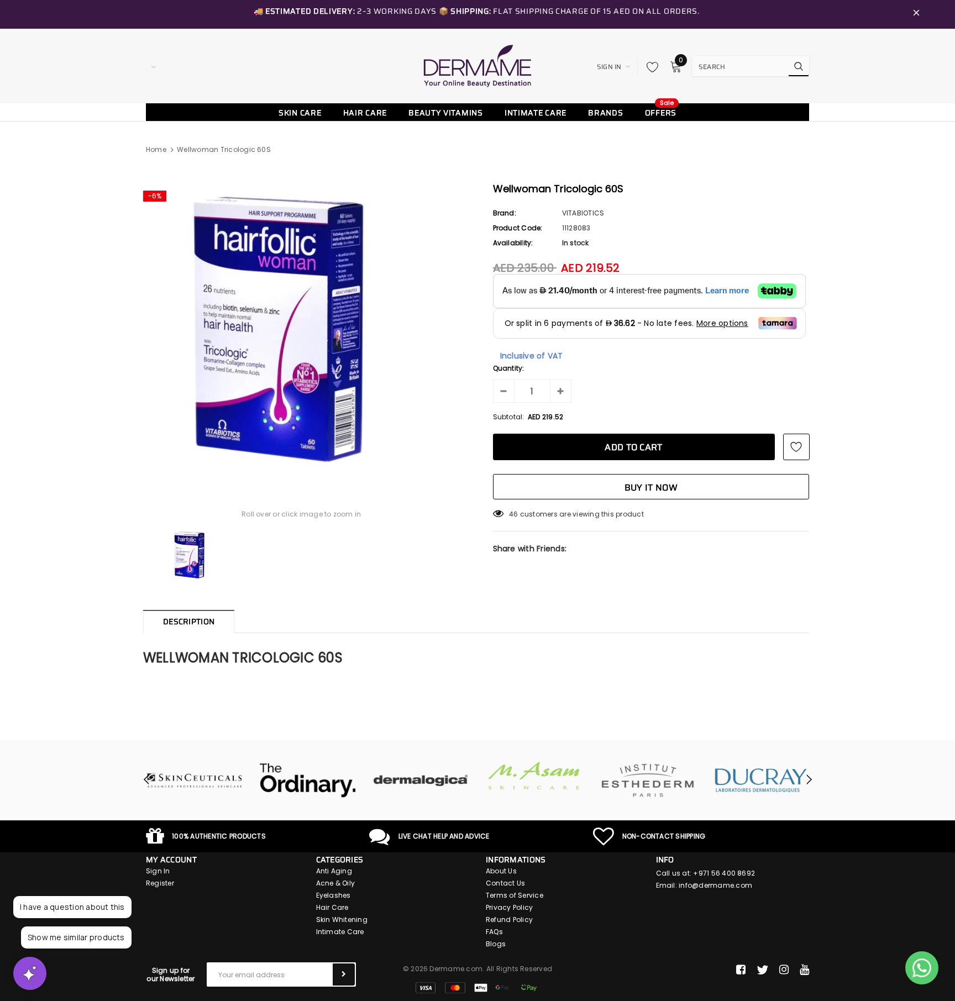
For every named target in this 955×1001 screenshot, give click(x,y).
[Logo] (477, 66)
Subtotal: (508, 417)
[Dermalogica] (420, 780)
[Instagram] (784, 970)
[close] (916, 14)
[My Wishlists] (649, 67)
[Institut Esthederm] (647, 780)
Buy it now (651, 487)
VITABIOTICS (583, 213)
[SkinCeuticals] (194, 780)
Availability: (513, 242)
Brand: (504, 213)
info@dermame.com (715, 885)
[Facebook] (741, 970)
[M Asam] (534, 776)
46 (513, 514)
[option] (301, 327)
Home (156, 149)
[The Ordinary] (307, 780)
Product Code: (518, 228)
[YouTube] (804, 970)
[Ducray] (760, 780)
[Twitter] (762, 970)
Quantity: (508, 368)
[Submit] (344, 974)
